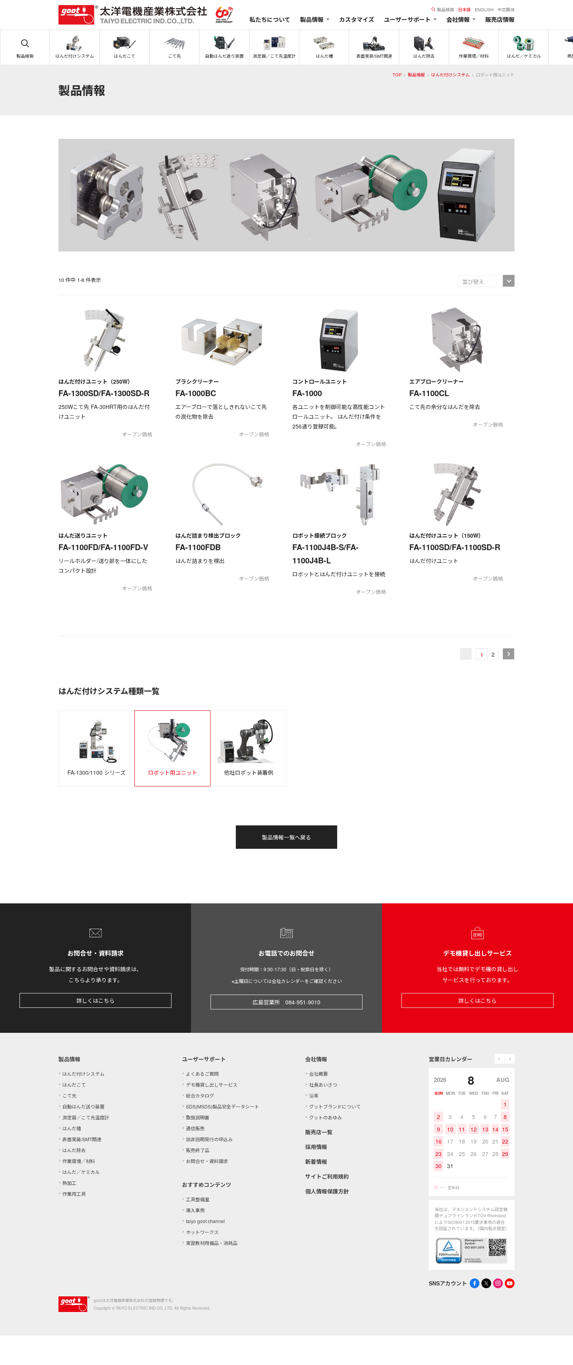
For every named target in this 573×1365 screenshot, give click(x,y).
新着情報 (316, 1161)
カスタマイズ (356, 19)
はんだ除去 (74, 1150)
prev (499, 1059)
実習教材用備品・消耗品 (211, 1242)
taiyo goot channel (205, 1221)
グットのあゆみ (325, 1117)
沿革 (313, 1095)
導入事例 (195, 1210)
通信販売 (195, 1128)
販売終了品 (197, 1150)
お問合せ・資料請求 (207, 1161)
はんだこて (74, 1084)
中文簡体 (506, 9)
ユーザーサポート (204, 1059)
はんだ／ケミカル (81, 1171)
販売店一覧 (318, 1132)
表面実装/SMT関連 (81, 1139)
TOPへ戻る (557, 1349)
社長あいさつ (323, 1084)
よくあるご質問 (202, 1073)
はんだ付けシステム (450, 74)
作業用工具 (74, 1193)
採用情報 (316, 1147)
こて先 (69, 1095)
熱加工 (69, 1182)
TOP (397, 74)
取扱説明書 (197, 1117)
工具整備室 (197, 1199)
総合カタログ (200, 1095)
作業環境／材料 (78, 1161)
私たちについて (269, 19)
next (510, 1059)
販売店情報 (500, 19)
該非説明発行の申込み (209, 1139)
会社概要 (318, 1073)
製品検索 (445, 9)
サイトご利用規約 (327, 1176)
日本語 (464, 9)
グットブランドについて (335, 1106)
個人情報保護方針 (327, 1191)
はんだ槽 (71, 1128)
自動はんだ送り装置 (83, 1106)
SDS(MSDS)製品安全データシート (222, 1106)
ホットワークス (202, 1232)
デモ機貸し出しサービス (211, 1084)
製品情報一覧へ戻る (286, 837)
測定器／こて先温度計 (85, 1117)
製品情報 (416, 74)
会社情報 (316, 1059)
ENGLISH (484, 9)
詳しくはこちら (95, 1000)
